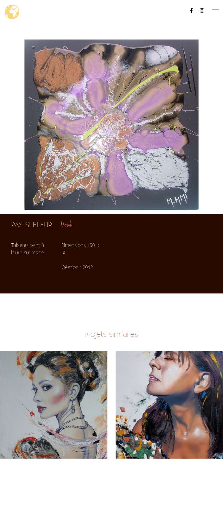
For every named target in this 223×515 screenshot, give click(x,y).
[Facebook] (191, 11)
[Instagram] (202, 11)
